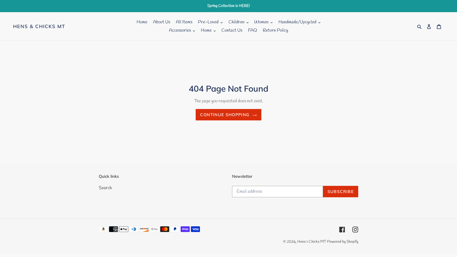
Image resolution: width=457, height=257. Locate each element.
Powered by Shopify (342, 241)
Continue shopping (224, 114)
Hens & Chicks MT (39, 26)
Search (105, 188)
